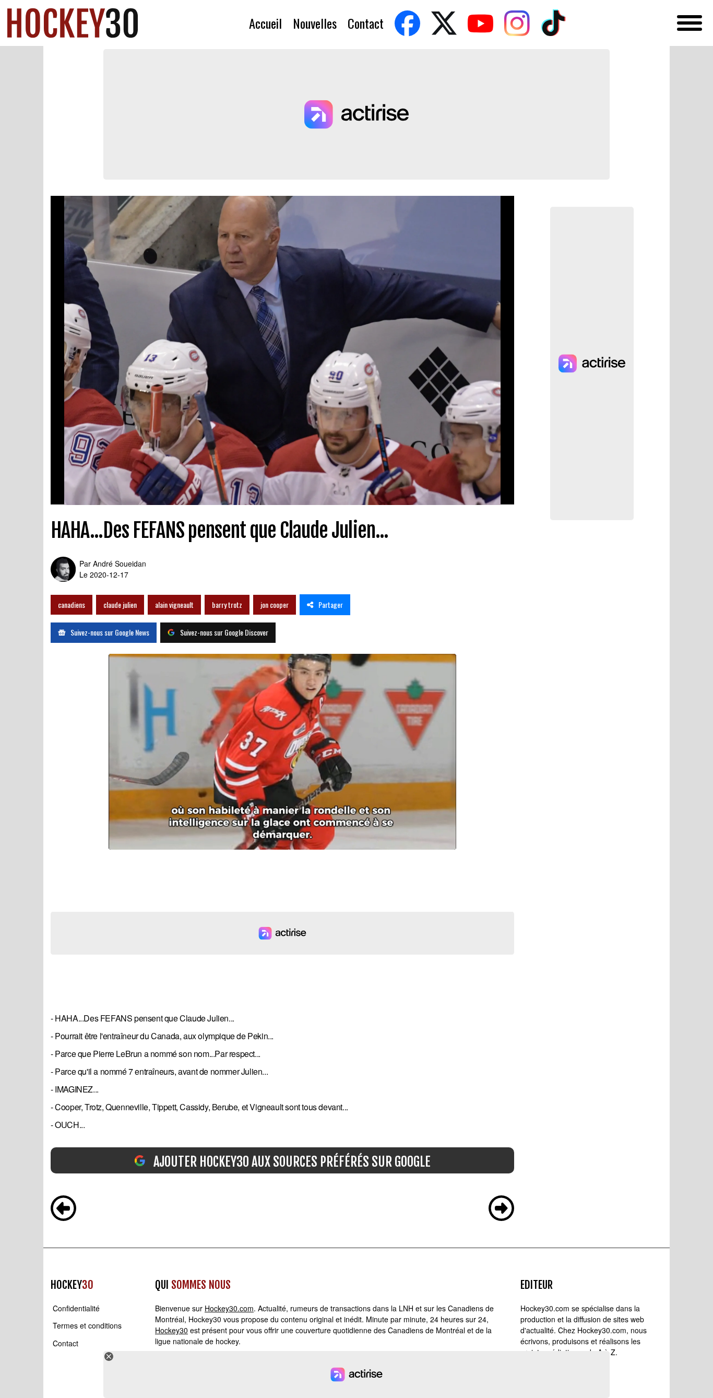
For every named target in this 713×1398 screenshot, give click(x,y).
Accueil (265, 23)
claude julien (120, 604)
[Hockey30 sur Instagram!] (516, 23)
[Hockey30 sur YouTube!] (480, 23)
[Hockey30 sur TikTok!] (553, 23)
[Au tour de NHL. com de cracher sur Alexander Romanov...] (501, 1209)
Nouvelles (315, 23)
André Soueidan (119, 563)
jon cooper (274, 604)
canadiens (71, 604)
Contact (366, 23)
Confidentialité (76, 1308)
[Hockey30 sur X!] (443, 23)
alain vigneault (174, 604)
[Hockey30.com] (72, 23)
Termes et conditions (87, 1326)
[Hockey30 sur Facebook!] (407, 23)
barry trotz (227, 604)
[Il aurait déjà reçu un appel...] (63, 1209)
